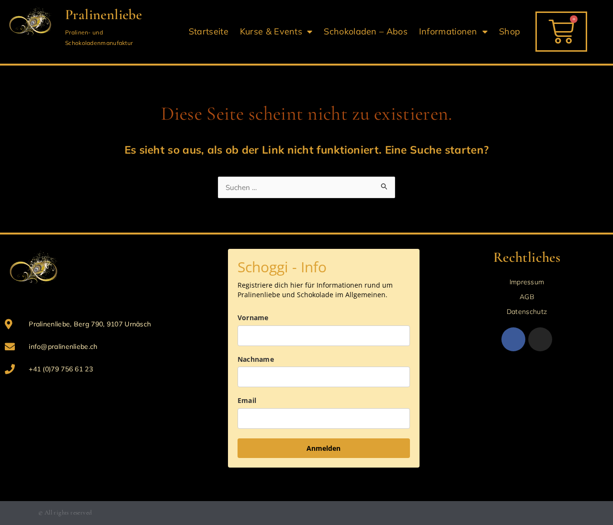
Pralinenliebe (103, 14)
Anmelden (323, 448)
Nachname (256, 359)
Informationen (448, 31)
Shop (509, 31)
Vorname (253, 317)
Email (247, 400)
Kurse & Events (271, 31)
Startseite (208, 31)
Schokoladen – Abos (365, 31)
